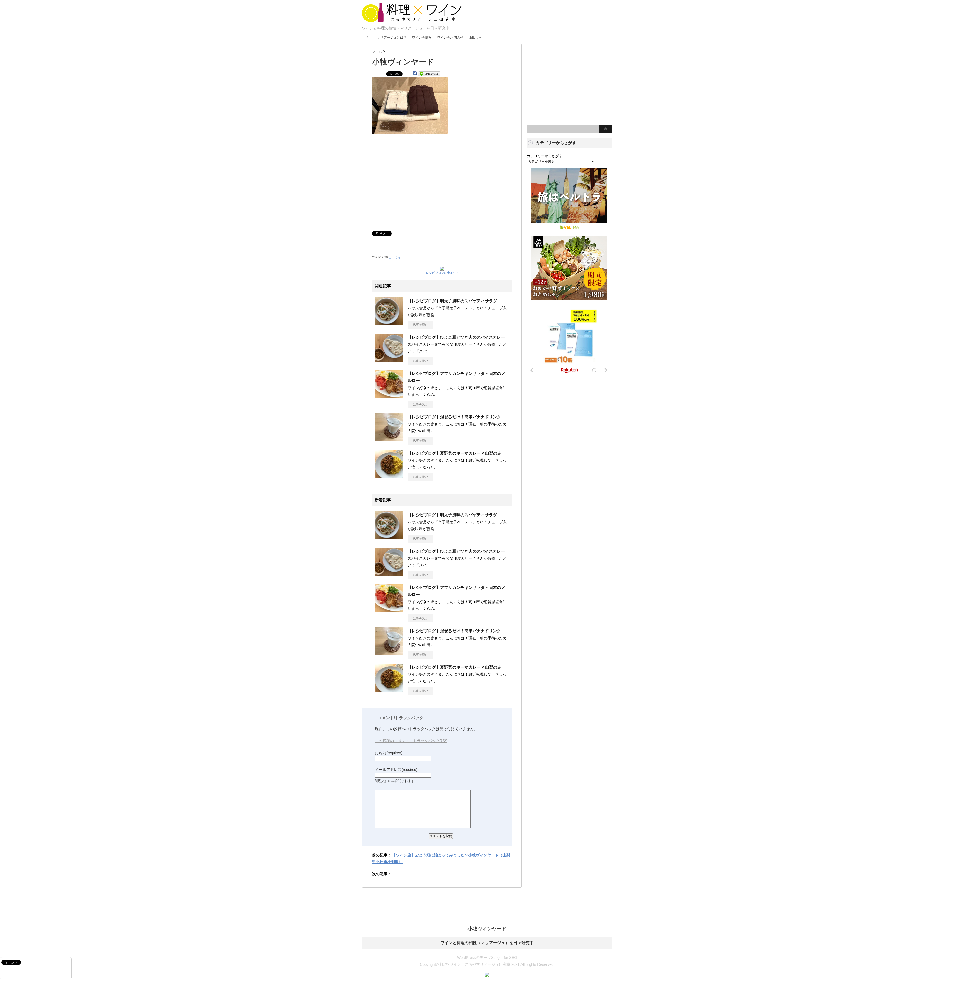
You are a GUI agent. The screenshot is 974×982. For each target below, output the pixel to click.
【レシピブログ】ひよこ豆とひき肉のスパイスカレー (456, 337)
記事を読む (420, 324)
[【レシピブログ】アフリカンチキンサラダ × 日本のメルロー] (389, 396)
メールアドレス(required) (396, 769)
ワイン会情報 (422, 37)
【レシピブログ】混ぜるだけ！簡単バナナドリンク (454, 417)
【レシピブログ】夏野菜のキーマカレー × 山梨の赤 (454, 453)
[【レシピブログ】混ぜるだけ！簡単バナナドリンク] (389, 439)
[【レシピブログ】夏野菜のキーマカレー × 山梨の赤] (389, 476)
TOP (368, 37)
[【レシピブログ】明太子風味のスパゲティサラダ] (389, 323)
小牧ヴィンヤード (487, 928)
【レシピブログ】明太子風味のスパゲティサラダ (452, 301)
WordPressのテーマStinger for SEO (487, 957)
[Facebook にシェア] (415, 73)
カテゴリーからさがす (544, 156)
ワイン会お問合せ (450, 37)
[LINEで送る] (429, 73)
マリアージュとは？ (392, 37)
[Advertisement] (441, 179)
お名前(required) (388, 753)
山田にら (475, 37)
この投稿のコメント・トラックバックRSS (411, 741)
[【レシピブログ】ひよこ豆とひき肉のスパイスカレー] (389, 360)
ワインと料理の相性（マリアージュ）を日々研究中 (487, 943)
